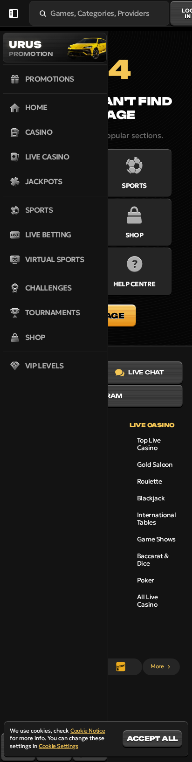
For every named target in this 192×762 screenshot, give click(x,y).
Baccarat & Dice (153, 560)
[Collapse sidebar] (13, 13)
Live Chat (146, 372)
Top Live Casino (149, 444)
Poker (145, 580)
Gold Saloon (154, 464)
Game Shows (156, 539)
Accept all (152, 738)
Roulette (149, 481)
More (157, 666)
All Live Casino (147, 601)
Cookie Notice (87, 730)
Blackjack (151, 498)
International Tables (156, 518)
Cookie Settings (58, 746)
